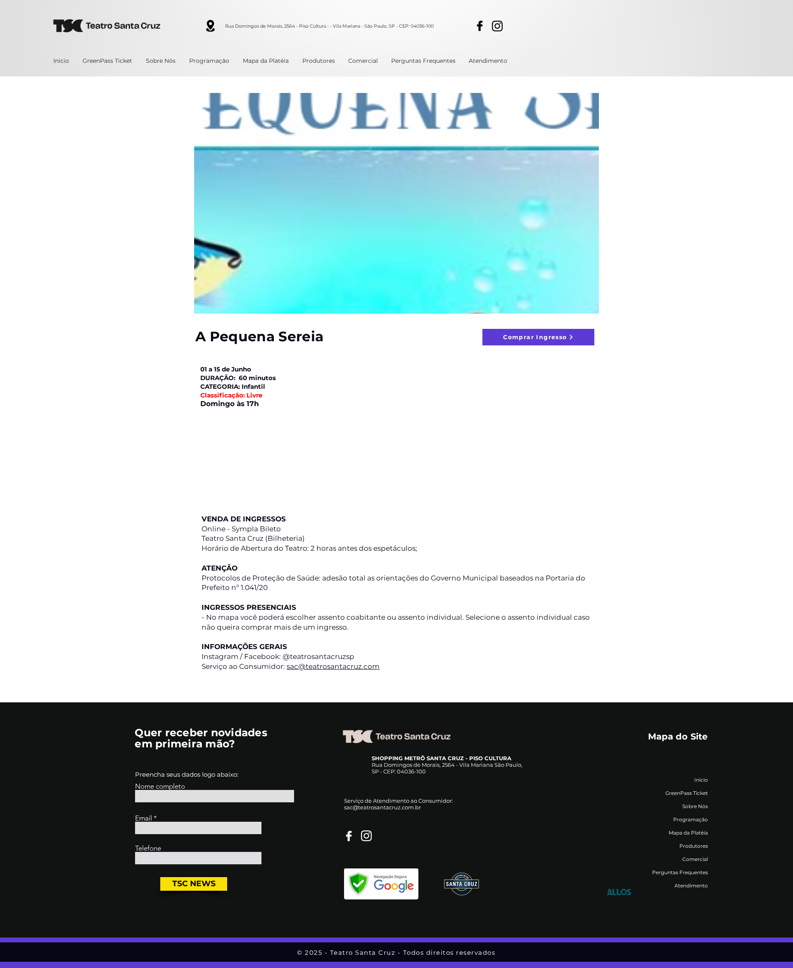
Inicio (701, 780)
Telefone (148, 848)
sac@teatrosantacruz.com (333, 666)
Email (143, 818)
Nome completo (160, 786)
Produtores (693, 846)
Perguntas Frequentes (680, 872)
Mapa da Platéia (688, 833)
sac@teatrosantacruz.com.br (382, 807)
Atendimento (691, 885)
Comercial (695, 859)
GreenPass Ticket (686, 793)
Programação (690, 819)
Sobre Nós (695, 806)
